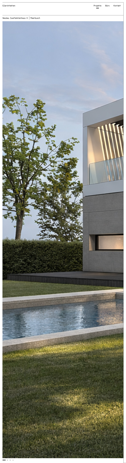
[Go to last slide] (7, 239)
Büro (107, 6)
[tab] (7, 460)
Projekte (97, 6)
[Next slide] (118, 239)
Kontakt (117, 6)
